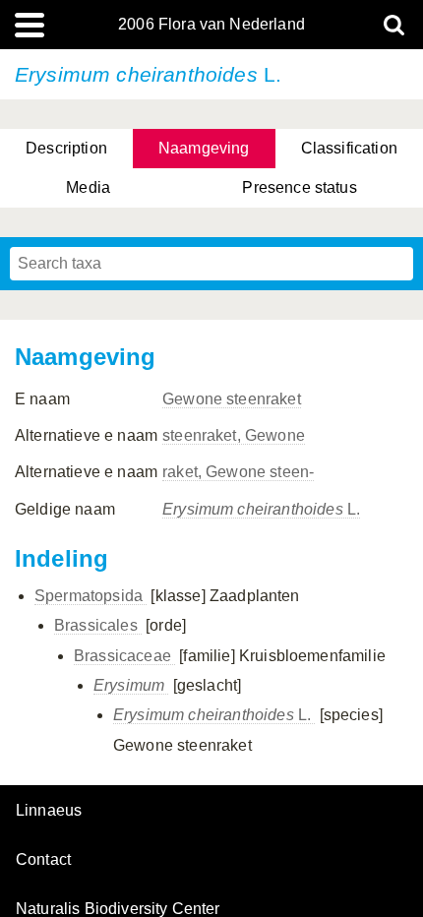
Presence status (299, 187)
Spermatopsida (90, 595)
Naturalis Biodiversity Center (118, 909)
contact (43, 859)
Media (88, 187)
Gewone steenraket (231, 399)
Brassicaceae (124, 655)
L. (261, 509)
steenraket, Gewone (233, 435)
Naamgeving (204, 148)
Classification (349, 148)
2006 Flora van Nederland (211, 24)
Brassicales (98, 625)
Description (66, 148)
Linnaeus (49, 811)
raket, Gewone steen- (238, 471)
